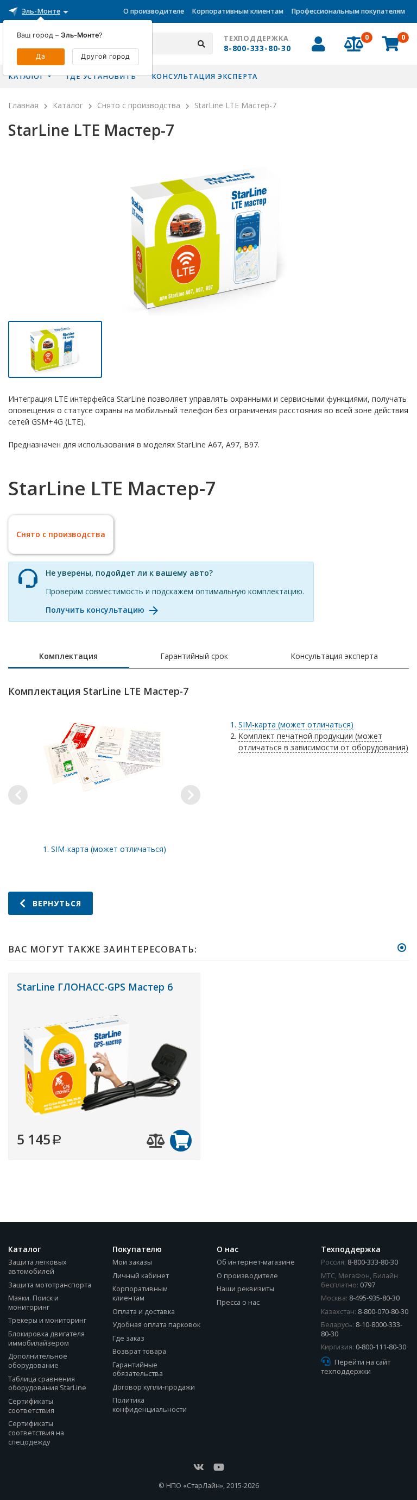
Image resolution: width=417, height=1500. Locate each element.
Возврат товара (139, 1351)
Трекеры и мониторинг (47, 1320)
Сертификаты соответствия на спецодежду (36, 1433)
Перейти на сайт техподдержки (355, 1367)
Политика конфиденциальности (149, 1405)
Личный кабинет (140, 1275)
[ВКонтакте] (198, 1467)
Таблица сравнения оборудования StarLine (47, 1383)
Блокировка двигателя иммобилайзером (46, 1338)
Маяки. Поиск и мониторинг (33, 1302)
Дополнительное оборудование (37, 1361)
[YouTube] (219, 1467)
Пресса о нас (238, 1302)
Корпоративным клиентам (237, 11)
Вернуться (55, 903)
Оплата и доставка (143, 1311)
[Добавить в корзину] (181, 1141)
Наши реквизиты (245, 1288)
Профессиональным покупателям (348, 11)
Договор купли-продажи (153, 1387)
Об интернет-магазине (256, 1262)
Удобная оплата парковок (156, 1324)
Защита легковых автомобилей (37, 1267)
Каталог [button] (27, 76)
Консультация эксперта (204, 76)
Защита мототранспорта (49, 1285)
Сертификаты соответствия (31, 1406)
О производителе (153, 11)
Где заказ (128, 1338)
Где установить (101, 76)
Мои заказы (132, 1262)
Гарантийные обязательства (137, 1369)
